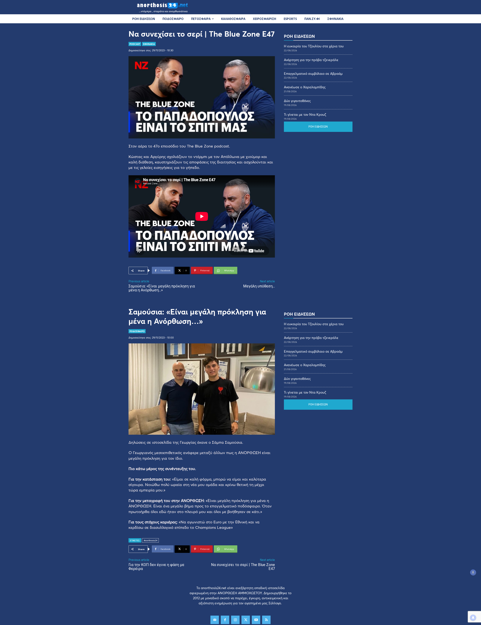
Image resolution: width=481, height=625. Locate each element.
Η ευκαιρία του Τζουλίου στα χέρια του (314, 46)
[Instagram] (235, 620)
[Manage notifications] (473, 618)
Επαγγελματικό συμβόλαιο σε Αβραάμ (313, 73)
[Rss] (266, 620)
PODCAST (134, 43)
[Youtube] (256, 620)
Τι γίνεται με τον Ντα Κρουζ (305, 114)
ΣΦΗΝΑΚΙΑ (149, 43)
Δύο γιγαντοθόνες (297, 100)
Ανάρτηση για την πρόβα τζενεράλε (311, 59)
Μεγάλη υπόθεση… (259, 286)
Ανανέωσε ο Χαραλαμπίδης (305, 87)
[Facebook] (225, 620)
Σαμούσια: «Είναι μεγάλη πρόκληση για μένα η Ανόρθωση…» (162, 288)
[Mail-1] (214, 620)
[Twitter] (245, 620)
